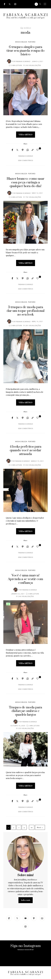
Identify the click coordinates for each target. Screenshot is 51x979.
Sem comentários (25, 160)
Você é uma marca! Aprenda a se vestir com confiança (25, 579)
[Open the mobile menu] (45, 4)
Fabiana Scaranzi (23, 61)
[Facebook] (4, 4)
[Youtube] (25, 918)
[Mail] (42, 918)
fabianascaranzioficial (25, 950)
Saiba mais (25, 900)
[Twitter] (9, 4)
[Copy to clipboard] (32, 149)
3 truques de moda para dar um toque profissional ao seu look (25, 311)
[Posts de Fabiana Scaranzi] (9, 61)
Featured (31, 42)
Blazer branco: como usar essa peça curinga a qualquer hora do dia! (25, 182)
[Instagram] (15, 4)
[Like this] (37, 149)
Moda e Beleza (21, 42)
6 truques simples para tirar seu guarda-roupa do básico (25, 50)
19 (31, 827)
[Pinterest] (23, 149)
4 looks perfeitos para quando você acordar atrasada (25, 450)
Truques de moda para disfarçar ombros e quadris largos (25, 711)
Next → (40, 827)
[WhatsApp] (27, 149)
